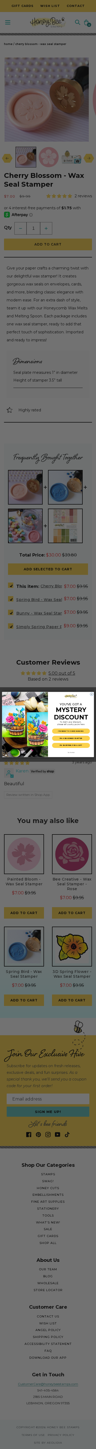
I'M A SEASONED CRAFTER (71, 738)
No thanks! (71, 752)
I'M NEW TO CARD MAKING (71, 731)
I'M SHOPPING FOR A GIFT (71, 745)
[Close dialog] (91, 694)
